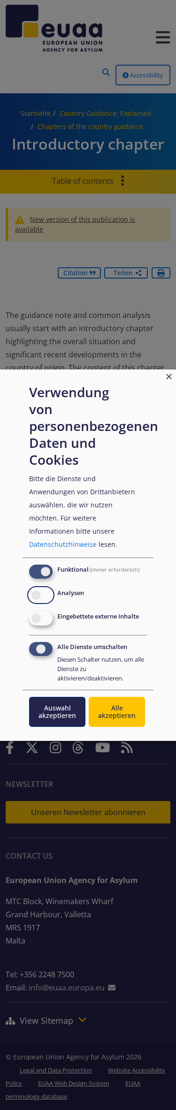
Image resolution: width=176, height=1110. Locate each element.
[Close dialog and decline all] (169, 375)
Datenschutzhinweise (63, 544)
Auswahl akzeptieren (57, 711)
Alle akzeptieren (117, 711)
